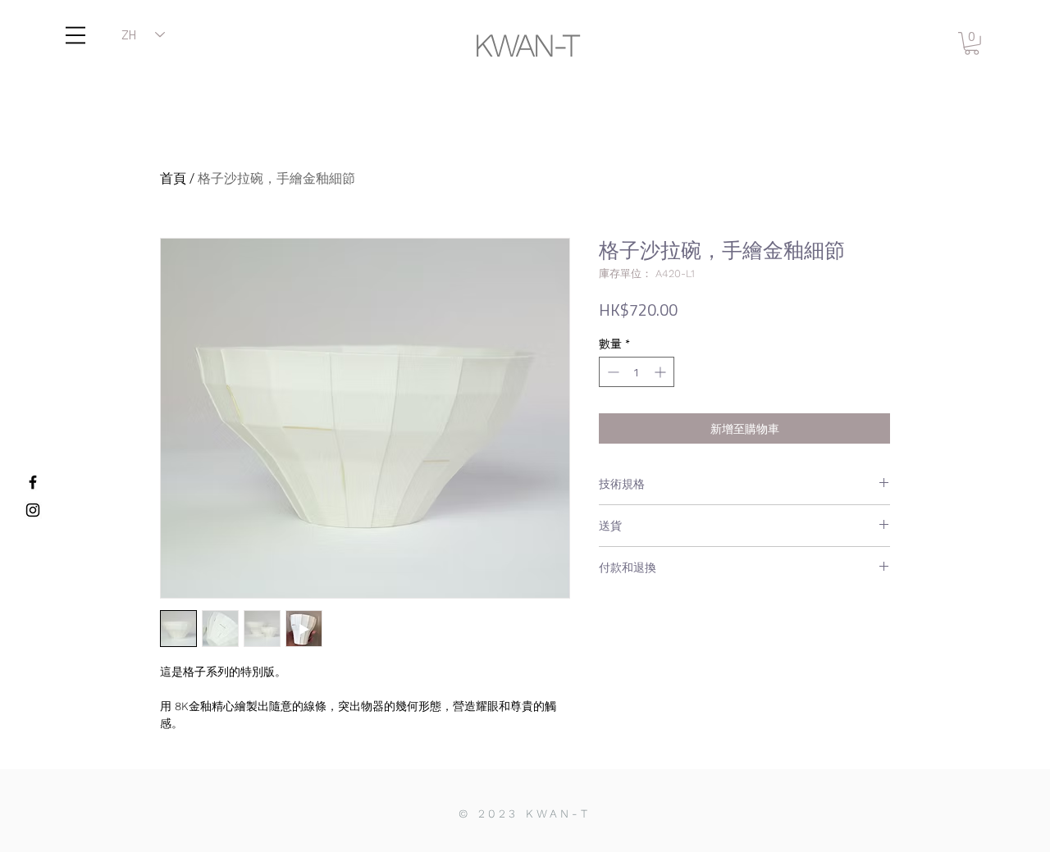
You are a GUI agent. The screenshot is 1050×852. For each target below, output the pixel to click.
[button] (75, 35)
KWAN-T (525, 45)
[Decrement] (611, 372)
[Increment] (661, 372)
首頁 (173, 178)
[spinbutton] (636, 372)
